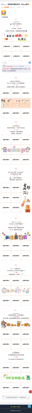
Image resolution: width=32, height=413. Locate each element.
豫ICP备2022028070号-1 (16, 410)
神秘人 (4, 7)
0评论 (22, 7)
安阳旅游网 (10, 66)
